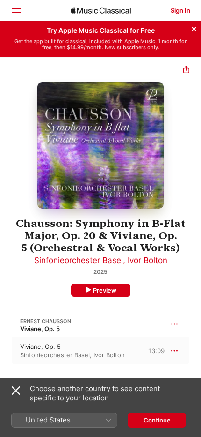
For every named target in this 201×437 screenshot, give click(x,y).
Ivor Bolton (147, 260)
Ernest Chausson (45, 321)
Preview (104, 290)
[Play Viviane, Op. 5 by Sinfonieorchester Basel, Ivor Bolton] (6, 350)
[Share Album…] (186, 70)
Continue (157, 420)
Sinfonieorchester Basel (78, 260)
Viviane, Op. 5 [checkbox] (40, 346)
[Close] (194, 28)
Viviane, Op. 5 (40, 328)
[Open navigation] (16, 10)
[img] (101, 10)
